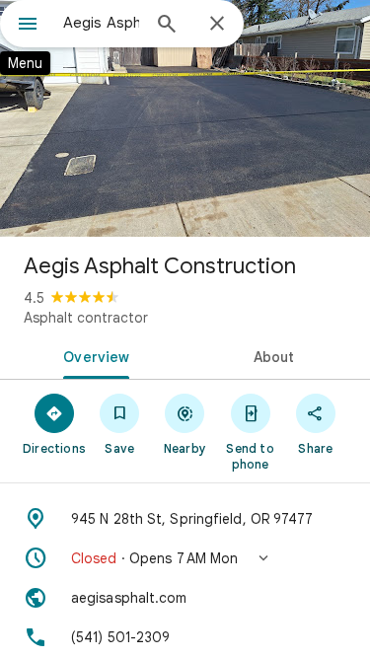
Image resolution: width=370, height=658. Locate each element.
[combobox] (101, 23)
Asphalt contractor (86, 318)
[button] (185, 558)
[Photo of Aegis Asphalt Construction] (185, 118)
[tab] (93, 355)
